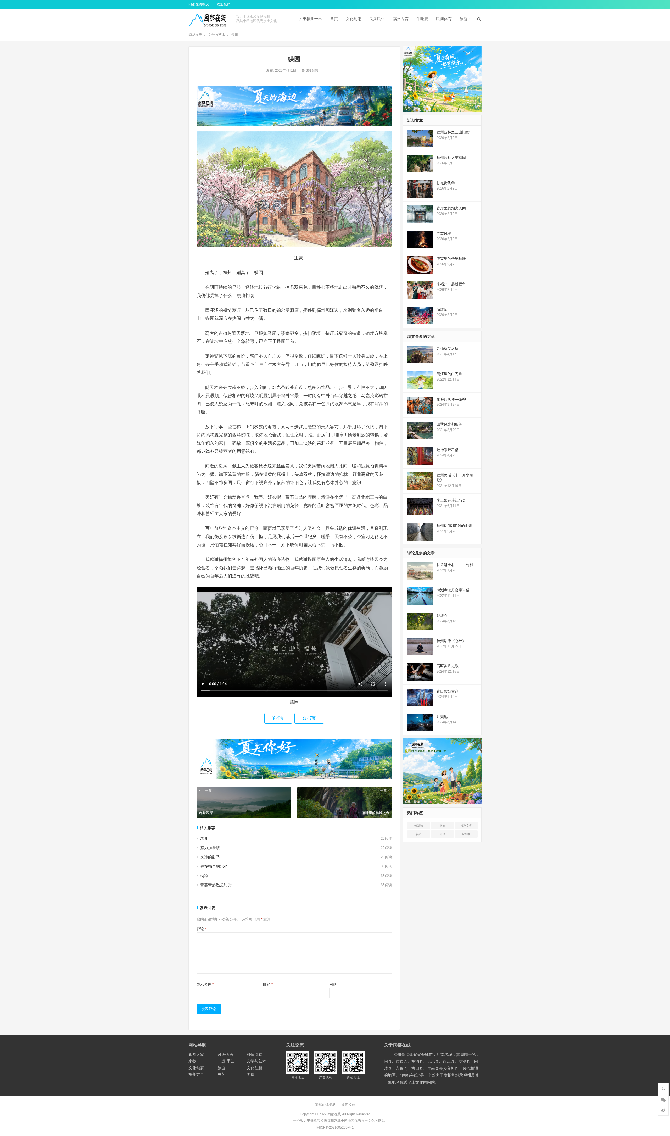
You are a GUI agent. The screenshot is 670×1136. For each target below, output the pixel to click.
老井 (204, 838)
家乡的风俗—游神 (451, 399)
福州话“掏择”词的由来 (454, 526)
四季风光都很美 (449, 424)
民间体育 (444, 18)
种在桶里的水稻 (214, 866)
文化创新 (254, 1068)
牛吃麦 (422, 18)
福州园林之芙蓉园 (451, 157)
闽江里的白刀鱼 (449, 374)
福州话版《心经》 (451, 641)
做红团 (442, 309)
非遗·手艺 (225, 1061)
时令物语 (225, 1054)
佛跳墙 (418, 825)
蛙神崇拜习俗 (448, 450)
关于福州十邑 (310, 18)
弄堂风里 (444, 233)
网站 (333, 984)
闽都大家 (196, 1054)
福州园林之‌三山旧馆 (453, 132)
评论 (201, 929)
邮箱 (268, 984)
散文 (442, 825)
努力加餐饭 (210, 847)
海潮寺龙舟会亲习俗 (453, 590)
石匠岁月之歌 (448, 666)
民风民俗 (377, 18)
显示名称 (205, 984)
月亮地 (442, 717)
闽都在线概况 (198, 4)
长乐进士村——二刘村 (455, 565)
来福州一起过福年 (451, 284)
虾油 (442, 834)
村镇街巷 (254, 1054)
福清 (419, 834)
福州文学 (466, 825)
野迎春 (442, 615)
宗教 (192, 1061)
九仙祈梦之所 (448, 348)
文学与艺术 (216, 35)
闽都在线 (195, 35)
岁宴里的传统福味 (451, 259)
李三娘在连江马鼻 (451, 500)
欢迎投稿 (223, 4)
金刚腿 (466, 834)
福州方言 (401, 18)
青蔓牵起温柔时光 (216, 885)
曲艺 (221, 1074)
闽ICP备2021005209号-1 (335, 1127)
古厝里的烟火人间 (451, 208)
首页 (334, 18)
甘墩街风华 (446, 183)
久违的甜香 (210, 857)
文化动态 (353, 18)
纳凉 (204, 875)
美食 (250, 1074)
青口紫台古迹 (448, 691)
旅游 (463, 18)
